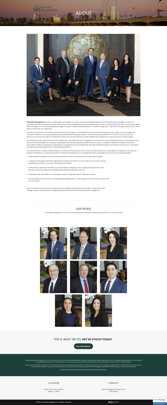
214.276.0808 (113, 392)
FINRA (76, 360)
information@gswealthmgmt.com (113, 389)
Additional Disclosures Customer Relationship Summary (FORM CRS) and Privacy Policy (83, 369)
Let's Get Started (83, 346)
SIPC (79, 360)
